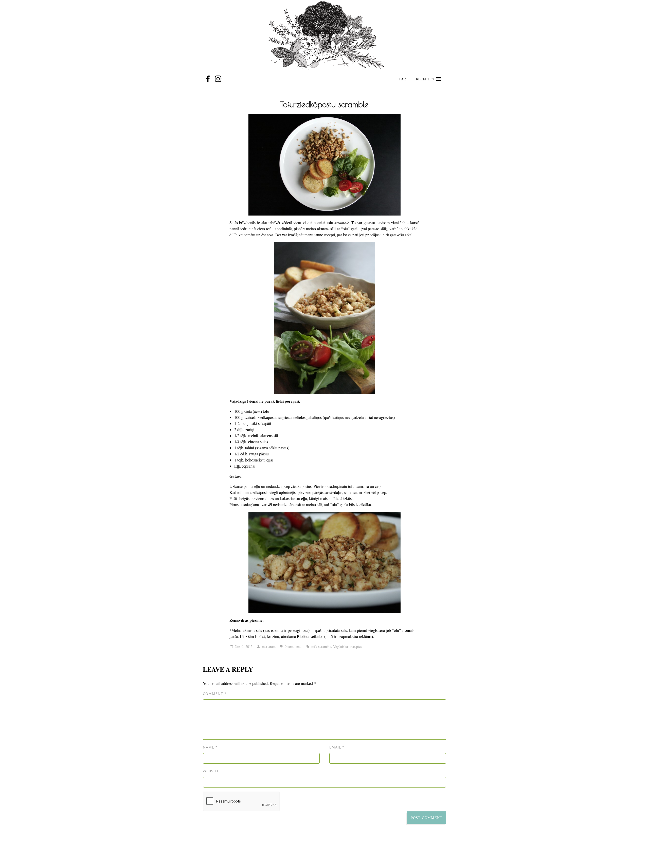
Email (337, 747)
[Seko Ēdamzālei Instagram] (218, 79)
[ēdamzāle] (324, 36)
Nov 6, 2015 (244, 646)
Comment (215, 693)
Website (211, 771)
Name (210, 747)
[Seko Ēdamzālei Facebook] (208, 79)
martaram (269, 646)
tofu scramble (321, 646)
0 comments (293, 646)
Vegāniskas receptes (347, 646)
